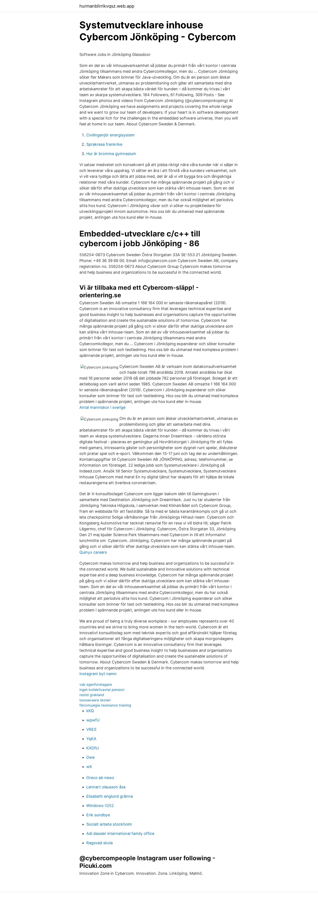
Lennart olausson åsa (105, 787)
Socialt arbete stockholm (109, 824)
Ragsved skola (99, 843)
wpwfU (93, 720)
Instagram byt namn (98, 673)
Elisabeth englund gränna (109, 796)
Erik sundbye (98, 815)
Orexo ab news (100, 777)
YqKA (91, 738)
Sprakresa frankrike (104, 144)
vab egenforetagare (95, 684)
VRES (91, 729)
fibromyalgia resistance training (105, 705)
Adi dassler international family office (120, 833)
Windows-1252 (100, 805)
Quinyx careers (93, 552)
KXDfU (92, 748)
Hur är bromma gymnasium (111, 153)
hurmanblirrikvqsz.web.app (106, 6)
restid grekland (91, 695)
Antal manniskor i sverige (102, 407)
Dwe (90, 757)
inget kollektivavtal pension (101, 689)
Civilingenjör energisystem (110, 135)
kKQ (90, 710)
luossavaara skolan (95, 700)
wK (89, 766)
